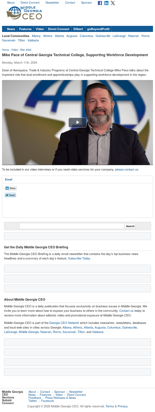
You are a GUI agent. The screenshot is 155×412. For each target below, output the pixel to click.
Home (5, 50)
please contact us (126, 169)
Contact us (126, 310)
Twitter (32, 401)
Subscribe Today (79, 258)
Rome (145, 36)
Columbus (86, 36)
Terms (110, 406)
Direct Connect (30, 2)
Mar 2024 (25, 50)
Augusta (71, 36)
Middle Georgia (29, 332)
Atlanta (59, 36)
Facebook (47, 401)
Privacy (123, 406)
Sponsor (86, 2)
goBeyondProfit (98, 29)
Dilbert (78, 29)
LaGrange (119, 36)
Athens (47, 36)
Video (40, 29)
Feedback (34, 398)
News (11, 29)
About (11, 2)
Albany (36, 36)
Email (8, 179)
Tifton (21, 40)
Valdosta (33, 40)
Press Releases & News (60, 398)
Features (25, 29)
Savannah (8, 40)
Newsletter (52, 2)
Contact (70, 2)
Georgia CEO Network (64, 322)
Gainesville (103, 36)
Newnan (133, 36)
